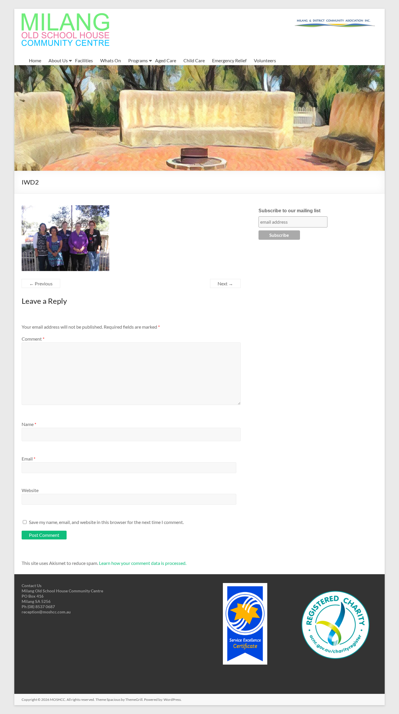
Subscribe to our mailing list (289, 210)
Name (29, 424)
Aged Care (165, 60)
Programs (138, 60)
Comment (33, 339)
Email (28, 458)
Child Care (194, 60)
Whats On (110, 60)
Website (30, 490)
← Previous (41, 283)
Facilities (84, 60)
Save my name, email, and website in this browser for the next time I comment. (106, 522)
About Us (58, 60)
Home (35, 60)
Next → (225, 283)
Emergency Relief (229, 60)
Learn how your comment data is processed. (142, 563)
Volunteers (265, 60)
